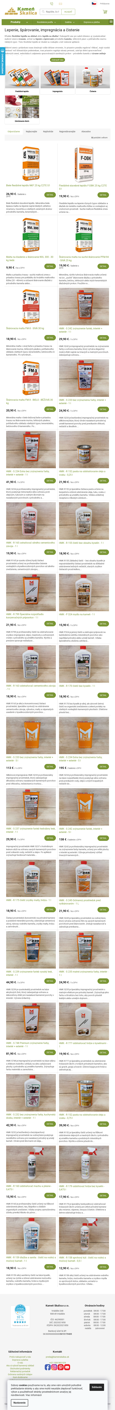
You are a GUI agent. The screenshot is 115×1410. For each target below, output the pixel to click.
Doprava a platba (20, 1360)
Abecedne (86, 131)
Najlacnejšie (31, 131)
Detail (50, 195)
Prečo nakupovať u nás (20, 1357)
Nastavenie (19, 1402)
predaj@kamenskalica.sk (57, 1357)
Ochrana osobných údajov (20, 1374)
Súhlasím (97, 1387)
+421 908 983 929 (57, 1363)
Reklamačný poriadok (20, 1371)
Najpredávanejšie (67, 131)
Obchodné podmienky (20, 1368)
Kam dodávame (20, 1377)
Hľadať (68, 12)
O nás (20, 1363)
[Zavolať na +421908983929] (54, 3)
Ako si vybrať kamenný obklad (20, 1365)
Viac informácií (34, 1395)
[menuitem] (17, 22)
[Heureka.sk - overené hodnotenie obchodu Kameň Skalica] (20, 1316)
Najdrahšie (48, 131)
